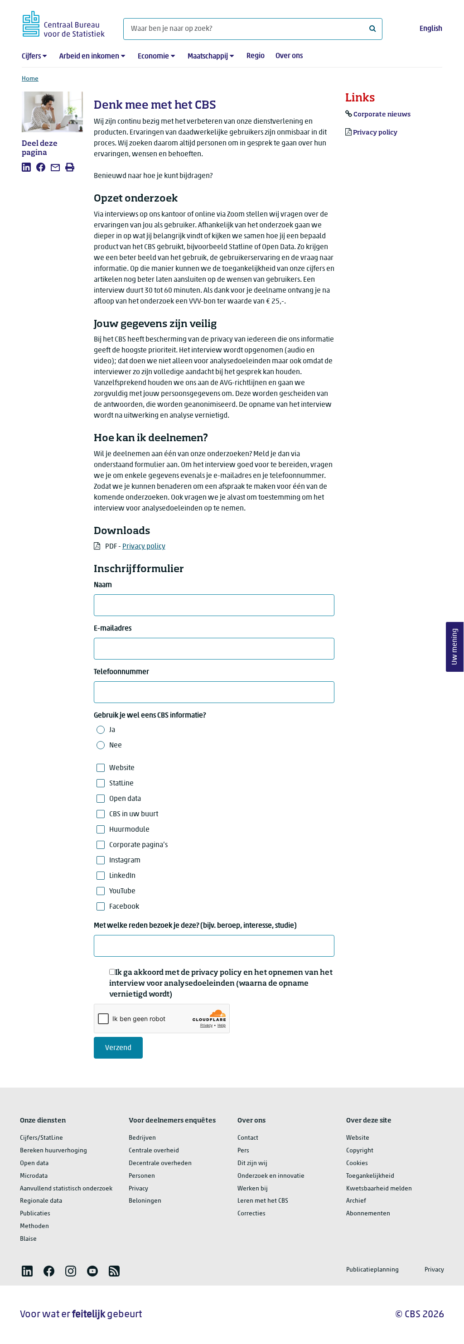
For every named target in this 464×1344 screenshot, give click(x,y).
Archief (356, 1201)
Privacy (138, 1189)
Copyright (359, 1151)
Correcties (251, 1214)
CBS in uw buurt (133, 814)
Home (30, 79)
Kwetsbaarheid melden (379, 1189)
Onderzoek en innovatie (270, 1176)
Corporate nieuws (382, 114)
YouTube (122, 891)
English (431, 29)
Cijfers (31, 56)
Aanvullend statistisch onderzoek (66, 1189)
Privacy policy (143, 546)
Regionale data (41, 1201)
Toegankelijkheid (370, 1176)
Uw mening (455, 646)
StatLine (121, 783)
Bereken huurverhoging (53, 1151)
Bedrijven (142, 1138)
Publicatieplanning (372, 1270)
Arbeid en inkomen (89, 56)
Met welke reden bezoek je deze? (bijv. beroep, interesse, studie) (195, 926)
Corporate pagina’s (138, 845)
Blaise (28, 1239)
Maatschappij (208, 56)
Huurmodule (129, 829)
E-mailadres (112, 628)
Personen (142, 1176)
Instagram (124, 860)
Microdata (34, 1176)
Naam (103, 585)
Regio (255, 56)
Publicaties (35, 1214)
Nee (115, 745)
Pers (243, 1151)
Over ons (289, 56)
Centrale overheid (154, 1151)
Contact (247, 1138)
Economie (153, 56)
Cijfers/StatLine (41, 1138)
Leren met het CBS (262, 1201)
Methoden (34, 1226)
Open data (125, 799)
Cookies (357, 1163)
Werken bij (252, 1189)
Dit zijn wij (252, 1163)
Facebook (124, 906)
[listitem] (26, 167)
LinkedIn (122, 876)
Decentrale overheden (160, 1163)
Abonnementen (368, 1214)
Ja (112, 730)
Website (122, 768)
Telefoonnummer (121, 672)
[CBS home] (64, 22)
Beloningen (145, 1201)
